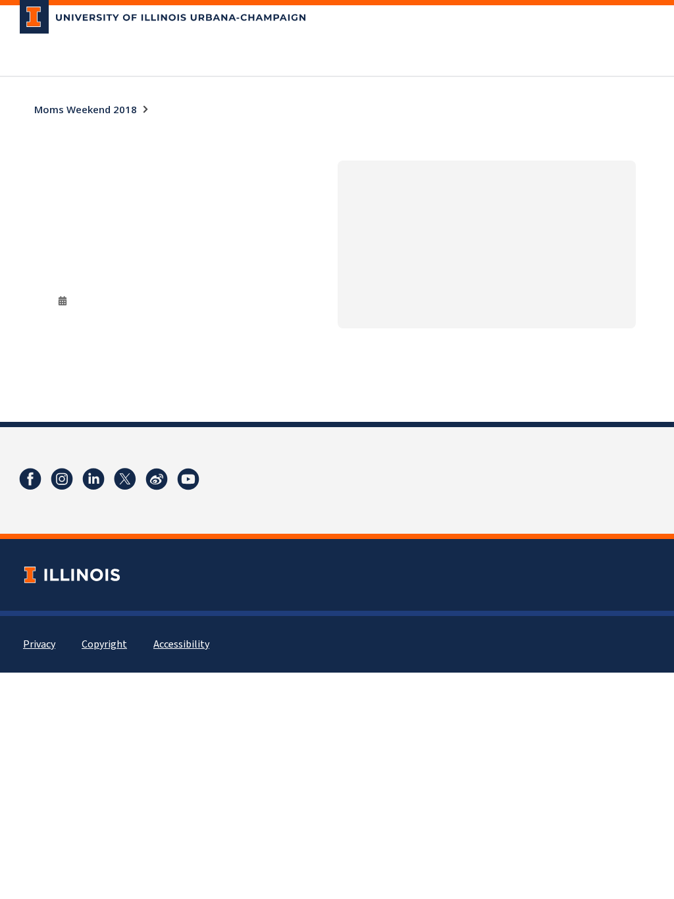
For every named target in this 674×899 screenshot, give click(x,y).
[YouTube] (188, 479)
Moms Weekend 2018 (85, 109)
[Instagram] (61, 479)
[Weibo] (156, 479)
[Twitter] (125, 479)
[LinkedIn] (93, 479)
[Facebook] (30, 479)
